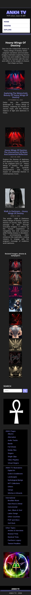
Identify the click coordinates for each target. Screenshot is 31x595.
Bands (10, 444)
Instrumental (12, 507)
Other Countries (14, 517)
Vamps (10, 490)
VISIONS (7, 26)
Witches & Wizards (15, 493)
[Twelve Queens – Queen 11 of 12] (15, 311)
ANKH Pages (11, 431)
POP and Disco (13, 520)
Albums (10, 434)
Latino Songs (13, 513)
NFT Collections (14, 483)
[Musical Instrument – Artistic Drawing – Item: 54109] (15, 351)
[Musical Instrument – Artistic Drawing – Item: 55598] (15, 377)
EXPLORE (7, 30)
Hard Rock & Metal (15, 504)
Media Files (12, 450)
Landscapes (12, 477)
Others (10, 487)
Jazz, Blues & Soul (15, 510)
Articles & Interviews (15, 530)
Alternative (12, 437)
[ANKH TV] (16, 424)
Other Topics (10, 528)
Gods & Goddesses (15, 474)
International (10, 498)
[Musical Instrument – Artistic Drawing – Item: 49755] (15, 298)
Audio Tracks (13, 440)
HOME (6, 21)
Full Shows (12, 447)
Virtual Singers (13, 463)
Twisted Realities (14, 543)
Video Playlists (13, 460)
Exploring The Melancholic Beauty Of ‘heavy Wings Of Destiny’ (16, 95)
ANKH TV (16, 12)
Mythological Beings (15, 480)
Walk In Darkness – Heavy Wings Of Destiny (16, 212)
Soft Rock (11, 523)
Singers (11, 453)
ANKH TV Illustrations (14, 468)
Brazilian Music (13, 500)
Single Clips (12, 457)
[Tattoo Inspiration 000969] (15, 337)
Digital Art (11, 470)
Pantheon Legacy (14, 540)
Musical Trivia (13, 534)
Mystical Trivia (13, 537)
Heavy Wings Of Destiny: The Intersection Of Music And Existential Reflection (16, 152)
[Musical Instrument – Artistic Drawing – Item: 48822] (15, 364)
